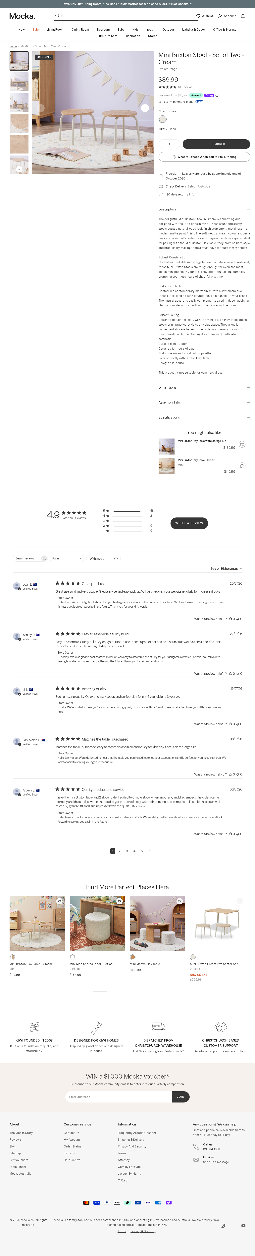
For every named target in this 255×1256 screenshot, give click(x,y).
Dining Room (80, 29)
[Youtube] (243, 1226)
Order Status (72, 1146)
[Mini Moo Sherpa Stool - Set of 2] (97, 923)
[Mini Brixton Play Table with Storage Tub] (167, 447)
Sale (36, 29)
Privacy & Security (142, 1231)
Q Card (123, 1180)
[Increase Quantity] (176, 144)
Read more (138, 806)
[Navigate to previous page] (104, 851)
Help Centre (72, 1160)
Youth (151, 29)
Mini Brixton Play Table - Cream (196, 460)
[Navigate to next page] (150, 851)
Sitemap (15, 1153)
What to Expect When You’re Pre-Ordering (207, 157)
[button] (145, 108)
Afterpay (124, 1160)
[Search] (58, 15)
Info (191, 194)
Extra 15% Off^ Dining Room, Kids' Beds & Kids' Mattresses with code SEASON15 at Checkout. (127, 4)
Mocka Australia (20, 1173)
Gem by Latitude (129, 1167)
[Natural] (12, 957)
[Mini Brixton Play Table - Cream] (167, 466)
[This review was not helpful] (237, 619)
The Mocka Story (21, 1133)
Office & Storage (224, 29)
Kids (135, 29)
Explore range (168, 69)
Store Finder (18, 1167)
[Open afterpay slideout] (196, 95)
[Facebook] (233, 1226)
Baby (121, 29)
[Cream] (72, 957)
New (22, 29)
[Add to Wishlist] (59, 901)
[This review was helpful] (230, 619)
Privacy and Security (132, 1146)
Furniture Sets (108, 36)
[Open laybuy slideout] (209, 95)
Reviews (15, 1139)
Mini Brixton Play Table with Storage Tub (202, 441)
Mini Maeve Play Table (145, 964)
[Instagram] (223, 1226)
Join (180, 1096)
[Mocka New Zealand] (22, 16)
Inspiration (133, 36)
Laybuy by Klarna (129, 1173)
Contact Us (71, 1133)
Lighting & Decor (193, 29)
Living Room (55, 29)
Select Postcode (199, 186)
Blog (12, 1146)
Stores (152, 36)
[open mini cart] (243, 16)
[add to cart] (242, 444)
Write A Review (189, 523)
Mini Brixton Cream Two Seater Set (214, 964)
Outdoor (168, 29)
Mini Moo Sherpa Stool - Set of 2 (92, 964)
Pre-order (216, 144)
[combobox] (67, 558)
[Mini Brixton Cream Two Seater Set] (217, 923)
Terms (122, 1153)
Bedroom (103, 29)
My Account (72, 1139)
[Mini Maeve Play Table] (157, 923)
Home (13, 46)
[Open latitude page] (199, 101)
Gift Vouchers (19, 1160)
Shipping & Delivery (131, 1139)
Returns (69, 1153)
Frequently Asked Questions (137, 1133)
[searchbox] (26, 558)
